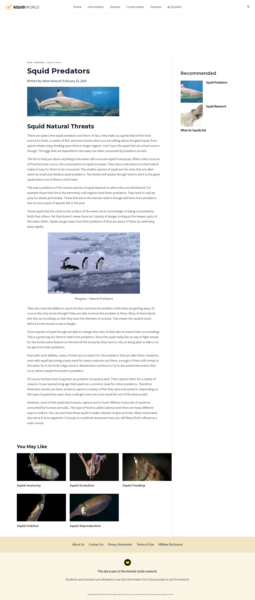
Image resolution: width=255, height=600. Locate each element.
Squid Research (216, 106)
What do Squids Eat (193, 130)
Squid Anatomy (29, 485)
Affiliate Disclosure (170, 544)
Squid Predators (216, 82)
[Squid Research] (192, 115)
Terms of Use (145, 544)
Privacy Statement (120, 544)
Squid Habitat (28, 526)
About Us (78, 544)
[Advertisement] (127, 36)
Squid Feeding (133, 485)
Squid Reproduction (85, 526)
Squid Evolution (82, 485)
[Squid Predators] (192, 92)
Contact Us (96, 544)
